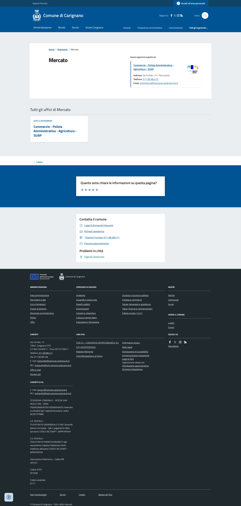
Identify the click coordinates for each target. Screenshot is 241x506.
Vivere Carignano (94, 27)
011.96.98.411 (46, 353)
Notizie (171, 295)
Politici (33, 317)
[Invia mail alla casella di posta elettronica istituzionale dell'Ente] (53, 361)
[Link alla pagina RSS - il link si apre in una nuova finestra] (181, 15)
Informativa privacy (131, 342)
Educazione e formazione (87, 322)
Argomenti (62, 49)
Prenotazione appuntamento (135, 365)
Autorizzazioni (82, 308)
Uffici (32, 322)
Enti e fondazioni (38, 304)
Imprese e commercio (132, 299)
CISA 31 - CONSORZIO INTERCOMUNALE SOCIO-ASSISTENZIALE (97, 345)
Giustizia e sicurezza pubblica (135, 295)
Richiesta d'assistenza (132, 369)
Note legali (127, 347)
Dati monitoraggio (38, 494)
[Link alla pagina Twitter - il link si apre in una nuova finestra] (174, 15)
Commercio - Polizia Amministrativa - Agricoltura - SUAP (153, 67)
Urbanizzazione (176, 27)
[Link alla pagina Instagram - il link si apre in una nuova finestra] (178, 15)
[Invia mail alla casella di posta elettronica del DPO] (52, 390)
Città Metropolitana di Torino (89, 356)
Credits (82, 494)
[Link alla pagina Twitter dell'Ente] (175, 342)
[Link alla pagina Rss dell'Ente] (185, 342)
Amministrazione (42, 27)
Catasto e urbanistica (86, 313)
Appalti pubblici (83, 304)
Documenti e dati (38, 299)
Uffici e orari (35, 369)
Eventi (171, 327)
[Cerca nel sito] (203, 15)
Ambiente (80, 295)
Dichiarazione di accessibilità (135, 351)
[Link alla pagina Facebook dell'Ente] (170, 342)
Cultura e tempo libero (86, 317)
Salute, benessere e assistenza (136, 304)
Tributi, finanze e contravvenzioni (137, 308)
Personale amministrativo (42, 313)
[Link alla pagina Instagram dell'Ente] (180, 342)
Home (51, 49)
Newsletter (173, 346)
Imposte (127, 27)
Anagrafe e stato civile (86, 299)
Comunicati (173, 299)
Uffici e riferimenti (43, 120)
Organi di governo (38, 308)
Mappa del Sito (105, 494)
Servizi (75, 27)
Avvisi (171, 304)
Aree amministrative (39, 295)
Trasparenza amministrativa (149, 27)
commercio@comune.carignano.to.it (159, 83)
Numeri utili (35, 374)
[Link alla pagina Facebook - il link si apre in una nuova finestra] (171, 15)
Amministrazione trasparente (135, 355)
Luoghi (171, 323)
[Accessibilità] (9, 497)
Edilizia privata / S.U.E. (132, 313)
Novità (61, 27)
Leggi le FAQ (128, 359)
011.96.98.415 (150, 79)
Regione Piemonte (40, 3)
